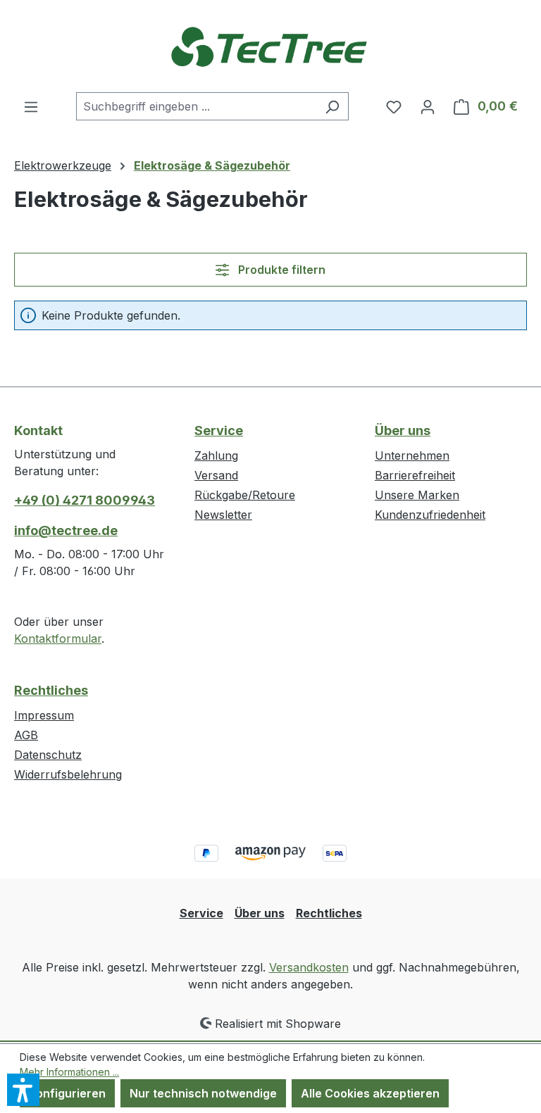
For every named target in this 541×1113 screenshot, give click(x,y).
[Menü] (31, 106)
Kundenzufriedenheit (430, 515)
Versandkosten (309, 967)
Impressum (44, 715)
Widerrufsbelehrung (68, 774)
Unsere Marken (417, 495)
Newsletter (223, 515)
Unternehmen (412, 455)
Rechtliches (51, 690)
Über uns (402, 430)
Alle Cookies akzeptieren (370, 1093)
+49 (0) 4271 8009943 (84, 500)
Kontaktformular (57, 638)
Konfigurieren (67, 1093)
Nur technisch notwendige (203, 1093)
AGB (26, 735)
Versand (216, 475)
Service (218, 430)
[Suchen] (332, 106)
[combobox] (196, 106)
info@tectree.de (66, 530)
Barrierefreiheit (415, 475)
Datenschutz (48, 755)
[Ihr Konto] (427, 106)
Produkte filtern (280, 270)
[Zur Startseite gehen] (270, 46)
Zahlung (216, 455)
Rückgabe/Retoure (244, 495)
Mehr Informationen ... (69, 1072)
